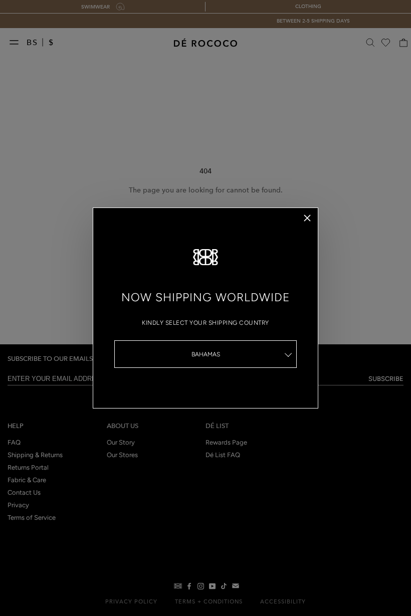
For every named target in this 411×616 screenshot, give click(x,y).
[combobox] (205, 354)
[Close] (307, 218)
